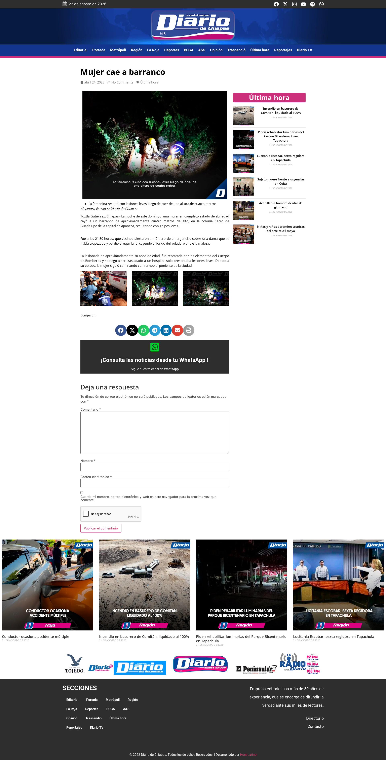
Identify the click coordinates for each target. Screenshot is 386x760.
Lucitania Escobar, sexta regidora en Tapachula (281, 158)
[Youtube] (303, 4)
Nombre (87, 460)
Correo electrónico (96, 476)
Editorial (80, 50)
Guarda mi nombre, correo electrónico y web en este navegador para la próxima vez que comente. (148, 498)
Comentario (90, 409)
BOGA (188, 50)
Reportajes (283, 50)
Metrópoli (118, 50)
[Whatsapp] (321, 4)
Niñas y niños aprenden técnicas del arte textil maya (281, 228)
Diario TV (304, 50)
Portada (98, 50)
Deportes (171, 50)
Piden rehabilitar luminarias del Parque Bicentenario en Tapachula (281, 136)
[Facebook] (276, 4)
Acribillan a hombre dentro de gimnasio (281, 205)
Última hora (259, 50)
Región (136, 50)
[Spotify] (312, 4)
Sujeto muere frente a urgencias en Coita (280, 181)
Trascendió (236, 50)
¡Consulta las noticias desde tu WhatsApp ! (154, 360)
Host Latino (248, 755)
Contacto (315, 726)
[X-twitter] (285, 4)
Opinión (216, 50)
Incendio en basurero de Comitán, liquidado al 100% (281, 110)
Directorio (315, 718)
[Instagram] (294, 4)
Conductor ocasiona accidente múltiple (35, 636)
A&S (201, 50)
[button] (120, 330)
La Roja (153, 50)
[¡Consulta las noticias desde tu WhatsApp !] (155, 347)
